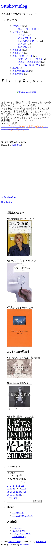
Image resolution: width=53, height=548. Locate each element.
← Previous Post (8, 197)
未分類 (15, 68)
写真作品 (16, 50)
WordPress (25, 544)
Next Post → (7, 202)
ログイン (16, 527)
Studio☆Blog (14, 6)
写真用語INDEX (20, 71)
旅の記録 (22, 47)
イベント (22, 35)
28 (14, 495)
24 (22, 492)
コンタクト (18, 512)
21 (14, 492)
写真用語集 (18, 74)
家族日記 (22, 44)
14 (14, 488)
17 (22, 488)
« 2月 (9, 498)
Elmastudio (41, 541)
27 (11, 495)
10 (22, 485)
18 (25, 488)
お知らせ (16, 26)
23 (20, 492)
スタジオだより (26, 38)
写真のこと (18, 53)
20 (11, 492)
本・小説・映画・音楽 (29, 65)
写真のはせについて (22, 515)
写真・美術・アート (22, 56)
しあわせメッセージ (28, 41)
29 (17, 495)
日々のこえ (18, 32)
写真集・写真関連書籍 (29, 62)
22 (17, 492)
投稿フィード (19, 530)
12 (8, 488)
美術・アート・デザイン (30, 59)
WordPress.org (19, 536)
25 (25, 492)
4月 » (16, 498)
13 (11, 488)
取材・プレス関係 (27, 29)
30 (20, 495)
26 (8, 495)
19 (8, 492)
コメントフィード (21, 533)
